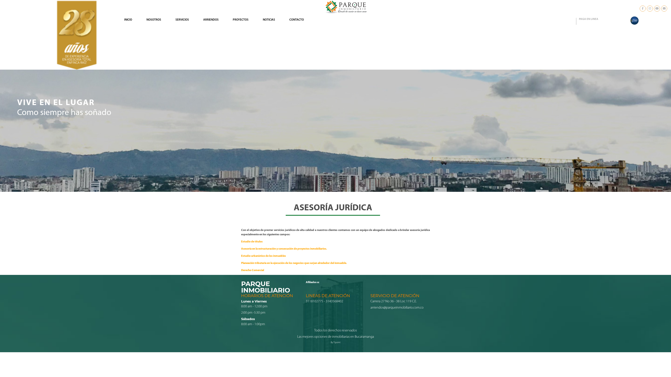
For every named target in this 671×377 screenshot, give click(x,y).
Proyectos (240, 19)
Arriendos (211, 19)
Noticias (269, 19)
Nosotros (153, 19)
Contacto (296, 19)
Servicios (182, 19)
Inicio (128, 19)
